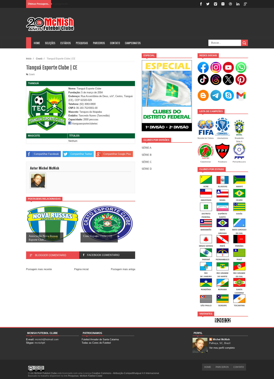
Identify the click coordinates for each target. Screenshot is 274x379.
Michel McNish (221, 339)
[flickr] (223, 4)
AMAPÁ (239, 186)
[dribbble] (230, 4)
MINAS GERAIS (206, 246)
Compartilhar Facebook (46, 154)
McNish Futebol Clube (45, 373)
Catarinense (205, 162)
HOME (37, 43)
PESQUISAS (82, 43)
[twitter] (207, 4)
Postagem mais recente (39, 269)
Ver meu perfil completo (222, 347)
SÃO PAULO (206, 306)
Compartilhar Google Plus (117, 154)
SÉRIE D (147, 168)
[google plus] (245, 4)
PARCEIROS (99, 43)
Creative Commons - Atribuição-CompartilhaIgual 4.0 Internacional (125, 373)
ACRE (206, 186)
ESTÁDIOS (65, 43)
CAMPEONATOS (133, 43)
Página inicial (81, 269)
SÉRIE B (147, 154)
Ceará (31, 74)
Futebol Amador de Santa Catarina (100, 339)
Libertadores (222, 138)
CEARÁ (239, 200)
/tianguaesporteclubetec (85, 123)
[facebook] (200, 4)
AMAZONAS (206, 200)
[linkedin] (238, 4)
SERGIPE (222, 306)
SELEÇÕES (50, 43)
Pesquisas (73, 376)
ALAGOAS (222, 186)
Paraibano (222, 162)
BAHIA (222, 200)
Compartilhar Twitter (81, 154)
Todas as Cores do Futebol (96, 342)
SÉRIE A (146, 147)
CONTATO (115, 43)
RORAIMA (222, 289)
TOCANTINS (239, 306)
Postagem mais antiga (123, 269)
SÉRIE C (147, 162)
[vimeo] (215, 4)
